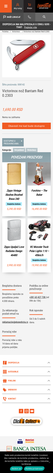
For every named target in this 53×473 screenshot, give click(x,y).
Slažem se (16, 468)
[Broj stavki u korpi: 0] (29, 6)
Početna (5, 31)
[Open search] (44, 17)
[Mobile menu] (6, 6)
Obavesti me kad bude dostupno (26, 125)
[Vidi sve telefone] (29, 17)
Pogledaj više (30, 27)
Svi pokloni (19, 150)
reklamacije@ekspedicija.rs (15, 322)
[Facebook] (21, 411)
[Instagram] (26, 411)
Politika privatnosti (34, 468)
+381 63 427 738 (37, 297)
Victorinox (16, 31)
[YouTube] (32, 411)
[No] (49, 462)
